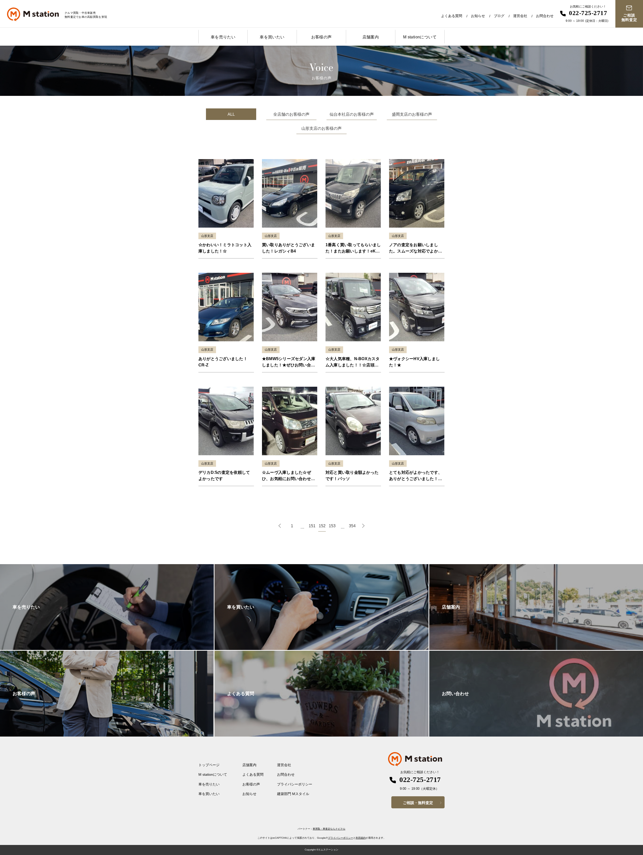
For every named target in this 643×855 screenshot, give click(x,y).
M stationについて (420, 37)
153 (332, 526)
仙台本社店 (352, 114)
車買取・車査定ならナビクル (329, 828)
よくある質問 (451, 16)
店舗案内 (370, 37)
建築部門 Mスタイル (293, 794)
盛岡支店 (412, 114)
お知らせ (478, 16)
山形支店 (321, 128)
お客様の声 (321, 37)
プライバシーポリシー (294, 784)
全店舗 (291, 114)
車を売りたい (223, 37)
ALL (231, 114)
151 (312, 526)
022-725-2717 (588, 13)
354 (352, 526)
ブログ (499, 16)
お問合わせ (545, 16)
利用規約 (361, 837)
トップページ (209, 765)
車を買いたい (272, 37)
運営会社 (520, 16)
